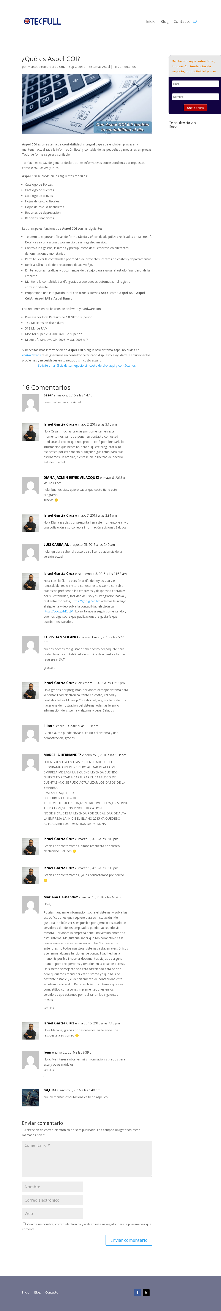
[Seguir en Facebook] (137, 1292)
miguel (50, 1090)
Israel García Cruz (59, 424)
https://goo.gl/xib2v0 (86, 601)
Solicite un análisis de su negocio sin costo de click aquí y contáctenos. (87, 365)
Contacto (182, 21)
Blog (164, 21)
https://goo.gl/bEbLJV (58, 611)
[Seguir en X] (146, 1292)
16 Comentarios (124, 67)
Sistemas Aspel (99, 67)
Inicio (151, 21)
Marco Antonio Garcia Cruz (46, 67)
